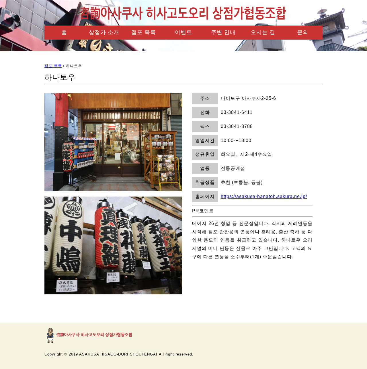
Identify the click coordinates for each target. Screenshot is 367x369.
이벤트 (183, 32)
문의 (303, 32)
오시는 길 (263, 32)
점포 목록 (143, 32)
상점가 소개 (104, 32)
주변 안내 (223, 32)
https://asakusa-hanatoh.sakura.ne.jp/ (264, 196)
